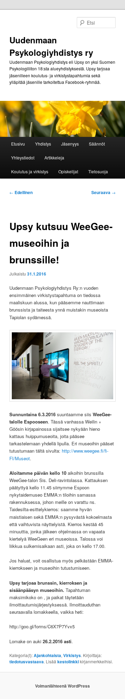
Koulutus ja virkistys (29, 171)
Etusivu (18, 144)
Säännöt (97, 144)
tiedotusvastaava (26, 661)
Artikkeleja (54, 157)
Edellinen (21, 192)
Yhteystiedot (22, 157)
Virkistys (72, 655)
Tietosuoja (98, 171)
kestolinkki (68, 661)
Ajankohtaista (47, 655)
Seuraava (103, 192)
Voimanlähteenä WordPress (62, 686)
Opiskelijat (68, 171)
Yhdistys (43, 144)
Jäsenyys (70, 144)
